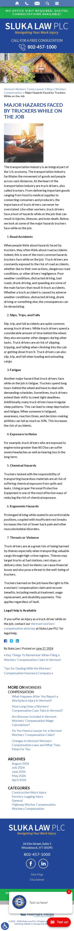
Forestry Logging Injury (27, 796)
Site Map (37, 874)
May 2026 (19, 775)
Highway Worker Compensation (34, 804)
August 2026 (20, 763)
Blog (49, 89)
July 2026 (18, 767)
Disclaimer (37, 879)
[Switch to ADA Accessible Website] (5, 926)
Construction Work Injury (29, 792)
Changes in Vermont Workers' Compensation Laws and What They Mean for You (36, 745)
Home (17, 3)
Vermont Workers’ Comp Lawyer (24, 89)
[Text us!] (59, 923)
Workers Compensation (28, 808)
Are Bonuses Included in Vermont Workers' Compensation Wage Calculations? (34, 721)
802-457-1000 (42, 47)
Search (47, 3)
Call (26, 3)
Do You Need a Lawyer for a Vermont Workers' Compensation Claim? (37, 732)
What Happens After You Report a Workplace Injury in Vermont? (35, 698)
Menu (56, 3)
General (17, 800)
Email (37, 3)
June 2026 (19, 771)
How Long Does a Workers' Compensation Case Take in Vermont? (37, 708)
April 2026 (19, 780)
